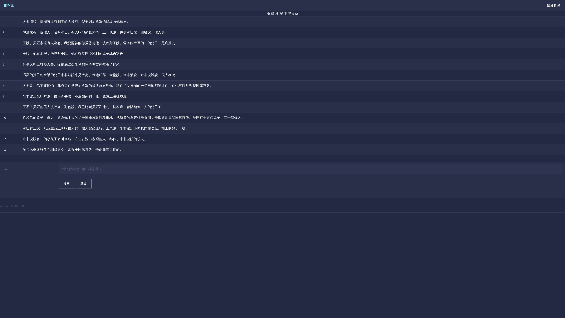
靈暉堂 (9, 5)
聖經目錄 (554, 5)
